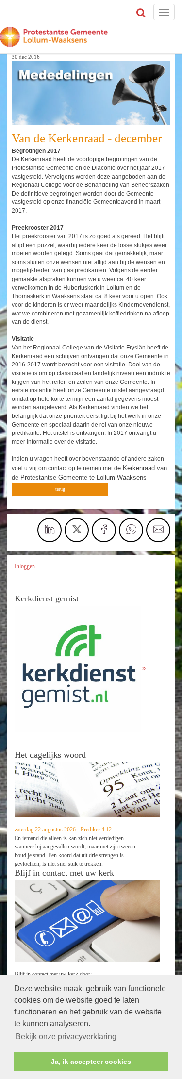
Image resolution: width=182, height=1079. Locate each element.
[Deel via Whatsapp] (131, 530)
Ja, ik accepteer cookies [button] (91, 1061)
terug (60, 489)
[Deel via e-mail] (158, 530)
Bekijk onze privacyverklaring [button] (66, 1036)
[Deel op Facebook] (104, 530)
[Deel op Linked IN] (49, 530)
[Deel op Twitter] (77, 530)
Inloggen (25, 566)
